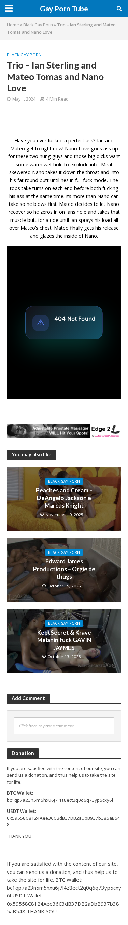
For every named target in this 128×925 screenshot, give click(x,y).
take (26, 188)
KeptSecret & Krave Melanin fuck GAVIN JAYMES (64, 640)
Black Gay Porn (38, 25)
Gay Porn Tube (64, 8)
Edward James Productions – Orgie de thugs (64, 569)
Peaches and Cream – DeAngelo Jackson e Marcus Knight (64, 498)
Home (13, 25)
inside (70, 235)
